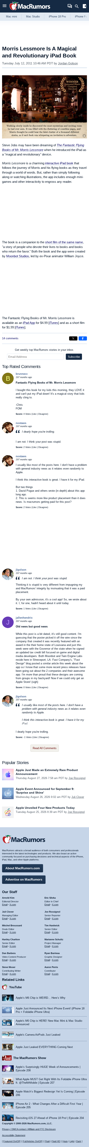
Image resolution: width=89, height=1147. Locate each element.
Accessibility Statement (13, 1135)
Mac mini (11, 16)
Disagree (42, 414)
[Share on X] (73, 338)
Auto (65, 1141)
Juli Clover (77, 797)
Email (4, 904)
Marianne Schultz (53, 939)
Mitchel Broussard (12, 925)
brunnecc (22, 373)
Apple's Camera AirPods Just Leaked (38, 1034)
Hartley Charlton (11, 939)
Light (72, 1141)
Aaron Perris (51, 967)
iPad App (29, 322)
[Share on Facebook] (83, 338)
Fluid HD (56, 1141)
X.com (13, 904)
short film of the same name (64, 242)
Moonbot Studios (17, 256)
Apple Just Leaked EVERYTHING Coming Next (44, 1047)
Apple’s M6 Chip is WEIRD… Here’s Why (40, 997)
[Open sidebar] (84, 7)
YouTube (15, 987)
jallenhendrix (24, 617)
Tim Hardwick (51, 925)
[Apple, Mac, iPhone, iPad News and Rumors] (30, 10)
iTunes (53, 322)
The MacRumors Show (29, 1058)
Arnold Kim (8, 898)
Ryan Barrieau (52, 953)
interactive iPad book (59, 163)
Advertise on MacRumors (23, 879)
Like (34, 414)
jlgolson (21, 569)
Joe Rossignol (77, 778)
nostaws (21, 423)
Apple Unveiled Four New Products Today (45, 807)
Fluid (47, 1141)
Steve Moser (8, 967)
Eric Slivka (50, 898)
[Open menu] (4, 6)
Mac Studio (33, 16)
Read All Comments (45, 748)
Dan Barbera (9, 953)
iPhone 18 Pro (57, 16)
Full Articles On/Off (32, 1141)
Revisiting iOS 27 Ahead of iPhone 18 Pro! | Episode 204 (50, 1118)
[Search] (78, 6)
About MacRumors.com (22, 868)
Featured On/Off (11, 1141)
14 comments (10, 338)
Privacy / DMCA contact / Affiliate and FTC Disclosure (29, 1129)
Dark (78, 1141)
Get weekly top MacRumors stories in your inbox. (44, 349)
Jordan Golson (68, 63)
